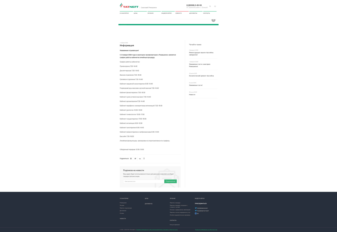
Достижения (123, 210)
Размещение (123, 202)
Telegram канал (202, 208)
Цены (135, 13)
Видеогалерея (167, 13)
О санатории (124, 13)
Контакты (206, 13)
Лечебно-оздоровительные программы (180, 215)
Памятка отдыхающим (126, 208)
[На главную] (129, 5)
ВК (198, 213)
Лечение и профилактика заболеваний (180, 209)
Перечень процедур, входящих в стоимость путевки (178, 206)
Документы (193, 13)
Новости (178, 13)
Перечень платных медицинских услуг (180, 212)
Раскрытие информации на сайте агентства (206, 229)
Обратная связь (174, 229)
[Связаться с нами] (215, 6)
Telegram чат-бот (203, 211)
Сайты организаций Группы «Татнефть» (159, 229)
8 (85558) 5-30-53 (194, 5)
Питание (122, 205)
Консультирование (175, 224)
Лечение (150, 13)
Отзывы (122, 213)
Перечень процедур (175, 202)
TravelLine (124, 24)
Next (213, 20)
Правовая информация (142, 229)
